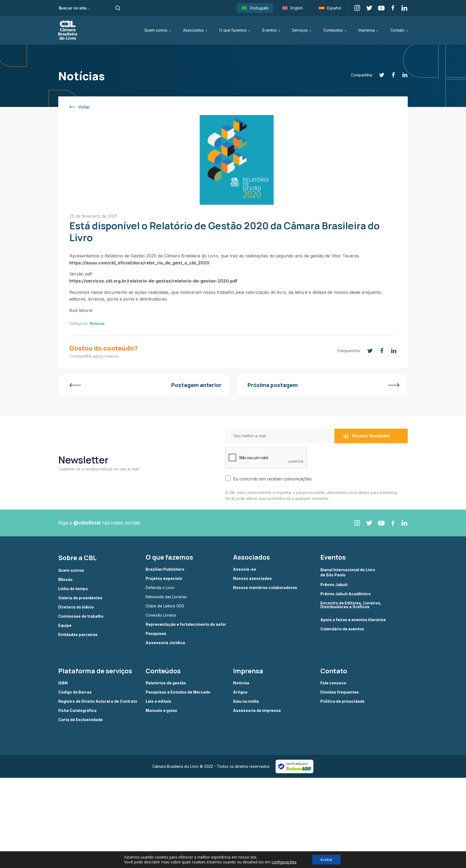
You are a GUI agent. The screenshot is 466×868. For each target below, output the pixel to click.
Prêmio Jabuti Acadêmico (345, 594)
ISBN (63, 683)
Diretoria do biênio (76, 607)
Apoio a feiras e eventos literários (353, 620)
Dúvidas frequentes (339, 692)
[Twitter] (379, 75)
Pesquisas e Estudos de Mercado (178, 692)
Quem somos (155, 30)
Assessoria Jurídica (165, 643)
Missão (65, 579)
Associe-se (244, 569)
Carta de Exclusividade (80, 720)
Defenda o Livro (160, 588)
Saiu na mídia (246, 701)
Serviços (300, 30)
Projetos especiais (164, 578)
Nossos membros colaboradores (265, 588)
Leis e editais (158, 701)
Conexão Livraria (161, 615)
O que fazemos (233, 30)
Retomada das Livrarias (166, 597)
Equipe (64, 625)
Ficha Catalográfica (77, 710)
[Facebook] (390, 75)
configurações (284, 862)
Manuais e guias (161, 710)
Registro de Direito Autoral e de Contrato (97, 701)
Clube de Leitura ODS (165, 606)
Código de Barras (75, 692)
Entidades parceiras (78, 635)
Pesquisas (156, 633)
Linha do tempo (73, 589)
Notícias (97, 323)
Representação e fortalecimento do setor (186, 624)
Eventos (269, 30)
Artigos (240, 692)
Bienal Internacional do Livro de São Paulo (348, 572)
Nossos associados (252, 578)
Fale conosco (333, 683)
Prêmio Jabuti (334, 585)
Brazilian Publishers (165, 569)
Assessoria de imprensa (257, 710)
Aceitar (326, 859)
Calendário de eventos (342, 629)
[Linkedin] (402, 75)
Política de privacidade (342, 701)
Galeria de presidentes (80, 598)
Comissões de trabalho (81, 616)
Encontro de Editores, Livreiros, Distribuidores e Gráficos (351, 605)
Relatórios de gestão (166, 683)
